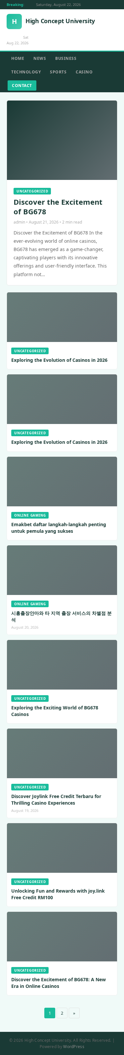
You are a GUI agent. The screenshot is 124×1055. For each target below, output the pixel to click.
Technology (26, 72)
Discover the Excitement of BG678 (58, 206)
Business (65, 58)
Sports (58, 72)
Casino (84, 72)
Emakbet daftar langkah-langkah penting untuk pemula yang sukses (58, 527)
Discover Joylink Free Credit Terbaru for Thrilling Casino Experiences (56, 799)
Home (17, 58)
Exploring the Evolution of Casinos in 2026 (59, 360)
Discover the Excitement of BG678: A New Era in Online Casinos (58, 982)
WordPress (73, 1046)
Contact (22, 85)
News (39, 58)
